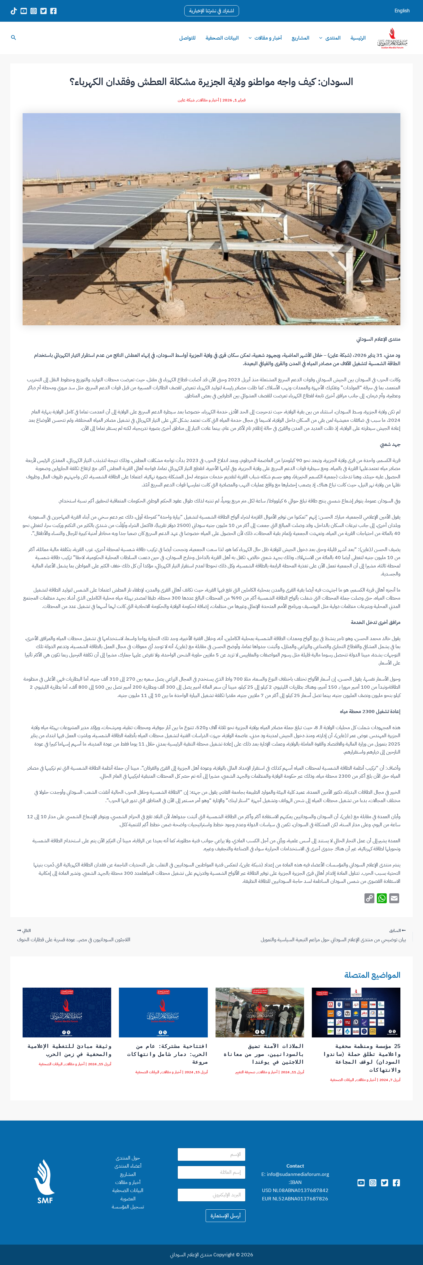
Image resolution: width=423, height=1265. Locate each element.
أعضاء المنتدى (128, 1166)
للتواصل (187, 38)
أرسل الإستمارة (226, 1216)
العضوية (128, 1199)
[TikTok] (13, 11)
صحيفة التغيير (245, 1072)
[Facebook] (53, 11)
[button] (211, 10)
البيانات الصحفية (222, 38)
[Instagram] (33, 11)
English (402, 11)
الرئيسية (358, 38)
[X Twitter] (43, 11)
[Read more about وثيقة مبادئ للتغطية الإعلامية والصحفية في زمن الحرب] (67, 1012)
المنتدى (333, 38)
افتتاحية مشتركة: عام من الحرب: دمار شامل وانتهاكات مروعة (167, 1054)
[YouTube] (23, 11)
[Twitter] (385, 1183)
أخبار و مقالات (268, 38)
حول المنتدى (128, 1158)
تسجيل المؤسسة (128, 1207)
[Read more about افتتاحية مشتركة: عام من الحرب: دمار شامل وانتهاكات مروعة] (163, 1012)
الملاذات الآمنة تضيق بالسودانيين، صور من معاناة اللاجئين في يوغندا (264, 1054)
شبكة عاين (186, 100)
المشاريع (300, 38)
